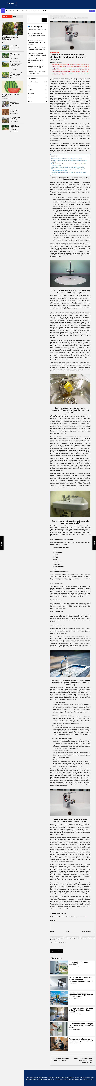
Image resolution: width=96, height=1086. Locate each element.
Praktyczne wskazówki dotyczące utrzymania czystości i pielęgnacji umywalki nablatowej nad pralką (68, 169)
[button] (87, 156)
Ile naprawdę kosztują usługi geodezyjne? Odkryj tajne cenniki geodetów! (36, 42)
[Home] (3, 11)
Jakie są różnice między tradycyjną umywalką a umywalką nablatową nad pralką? (69, 161)
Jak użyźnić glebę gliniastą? (14, 110)
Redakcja (45, 11)
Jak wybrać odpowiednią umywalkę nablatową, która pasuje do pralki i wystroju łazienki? (69, 164)
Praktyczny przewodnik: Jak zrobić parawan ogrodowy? (14, 127)
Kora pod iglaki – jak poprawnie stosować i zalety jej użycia (10, 38)
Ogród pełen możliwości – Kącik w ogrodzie (15, 54)
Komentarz (53, 920)
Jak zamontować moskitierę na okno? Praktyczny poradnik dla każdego (81, 1025)
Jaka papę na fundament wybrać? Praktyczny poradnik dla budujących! (81, 995)
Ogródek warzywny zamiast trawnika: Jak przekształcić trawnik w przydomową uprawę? (16, 64)
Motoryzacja (29, 11)
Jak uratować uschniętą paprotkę (15, 102)
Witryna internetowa (86, 931)
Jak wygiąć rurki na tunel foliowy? (15, 118)
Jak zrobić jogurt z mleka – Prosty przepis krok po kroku (36, 72)
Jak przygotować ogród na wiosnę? (14, 46)
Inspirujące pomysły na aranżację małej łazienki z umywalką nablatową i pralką (69, 173)
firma (15, 16)
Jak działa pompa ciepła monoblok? (78, 963)
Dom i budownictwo (10, 11)
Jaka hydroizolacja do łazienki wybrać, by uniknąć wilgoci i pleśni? (81, 1010)
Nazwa (52, 931)
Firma (23, 11)
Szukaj (29, 17)
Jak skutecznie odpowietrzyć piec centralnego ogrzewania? (81, 1040)
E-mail (68, 931)
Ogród (34, 11)
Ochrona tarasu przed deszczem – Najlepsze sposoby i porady (16, 74)
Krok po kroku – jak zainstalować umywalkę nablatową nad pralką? (68, 167)
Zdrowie (40, 11)
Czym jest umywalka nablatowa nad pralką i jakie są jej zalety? (67, 158)
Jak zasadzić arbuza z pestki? (10, 95)
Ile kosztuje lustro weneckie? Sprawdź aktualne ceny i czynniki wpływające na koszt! (81, 979)
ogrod (5, 16)
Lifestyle (19, 11)
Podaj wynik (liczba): (54, 942)
